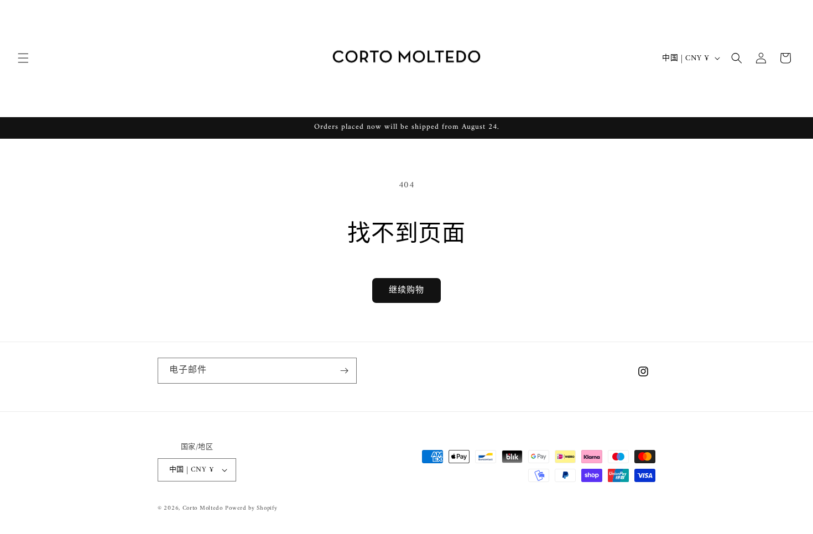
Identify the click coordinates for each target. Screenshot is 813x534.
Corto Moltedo (203, 508)
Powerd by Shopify (251, 508)
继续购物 (406, 290)
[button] (23, 58)
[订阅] (344, 371)
